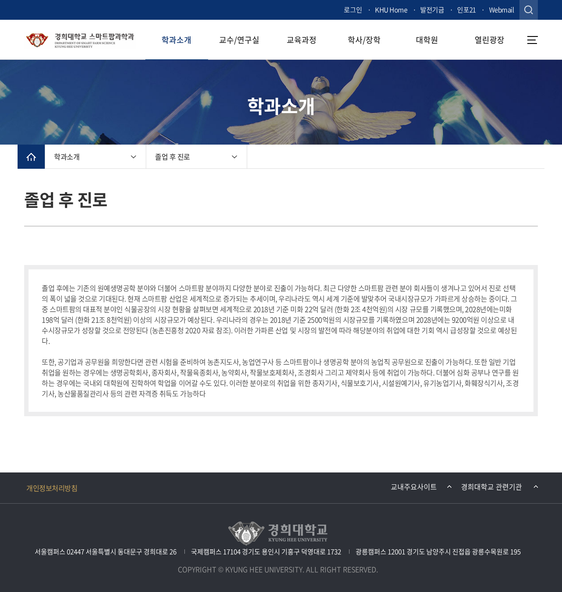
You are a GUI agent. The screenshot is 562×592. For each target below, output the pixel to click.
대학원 (427, 40)
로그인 (353, 10)
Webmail (501, 10)
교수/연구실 (239, 40)
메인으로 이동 (31, 157)
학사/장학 (364, 40)
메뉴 (532, 40)
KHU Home (391, 10)
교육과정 (302, 40)
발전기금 (432, 10)
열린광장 (489, 40)
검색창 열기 (528, 10)
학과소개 (176, 40)
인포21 (466, 10)
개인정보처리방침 (51, 488)
